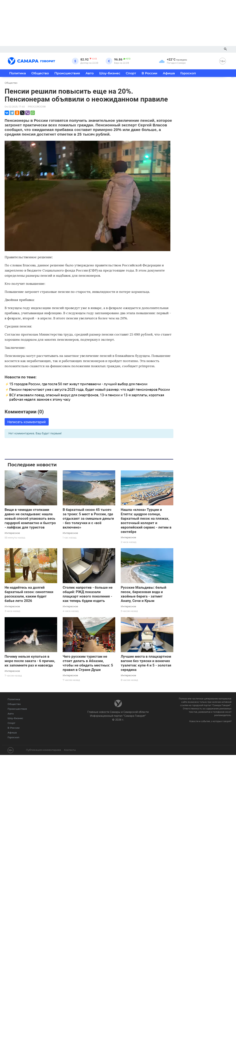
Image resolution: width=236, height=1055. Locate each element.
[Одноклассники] (17, 113)
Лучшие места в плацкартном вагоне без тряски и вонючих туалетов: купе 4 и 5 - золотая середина (146, 663)
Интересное (12, 532)
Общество (40, 73)
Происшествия (67, 73)
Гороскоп (188, 73)
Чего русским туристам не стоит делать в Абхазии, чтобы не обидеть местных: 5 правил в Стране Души (88, 663)
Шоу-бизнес (109, 73)
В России (149, 73)
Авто (90, 73)
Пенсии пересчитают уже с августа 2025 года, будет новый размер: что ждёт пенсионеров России (89, 389)
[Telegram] (12, 113)
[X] (22, 113)
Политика (17, 73)
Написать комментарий (26, 422)
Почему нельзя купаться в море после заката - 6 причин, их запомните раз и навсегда (30, 660)
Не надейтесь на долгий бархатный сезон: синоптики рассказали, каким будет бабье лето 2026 (29, 594)
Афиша (169, 73)
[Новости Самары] (31, 60)
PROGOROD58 (37, 106)
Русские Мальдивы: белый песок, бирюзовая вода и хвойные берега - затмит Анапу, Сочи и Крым (143, 594)
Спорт (131, 73)
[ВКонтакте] (7, 113)
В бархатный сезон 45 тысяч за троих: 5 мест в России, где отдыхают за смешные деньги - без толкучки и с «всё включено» (88, 518)
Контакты (70, 749)
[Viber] (27, 113)
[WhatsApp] (32, 113)
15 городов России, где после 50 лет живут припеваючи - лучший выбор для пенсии (78, 384)
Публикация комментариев (43, 749)
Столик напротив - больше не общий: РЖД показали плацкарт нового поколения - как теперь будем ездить (87, 594)
